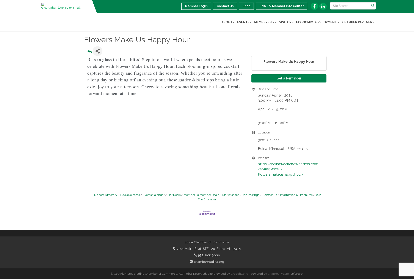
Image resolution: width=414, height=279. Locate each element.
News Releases (130, 195)
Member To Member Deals (201, 195)
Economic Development (316, 22)
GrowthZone (239, 273)
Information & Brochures (296, 195)
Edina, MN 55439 (209, 248)
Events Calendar (154, 195)
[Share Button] (97, 51)
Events (243, 22)
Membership (264, 22)
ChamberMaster (279, 273)
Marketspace (230, 195)
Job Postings (250, 195)
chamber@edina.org (208, 261)
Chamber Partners (358, 22)
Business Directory (105, 195)
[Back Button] (90, 52)
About (226, 22)
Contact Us (269, 195)
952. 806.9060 (208, 255)
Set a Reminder (289, 78)
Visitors (286, 22)
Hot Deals (174, 195)
